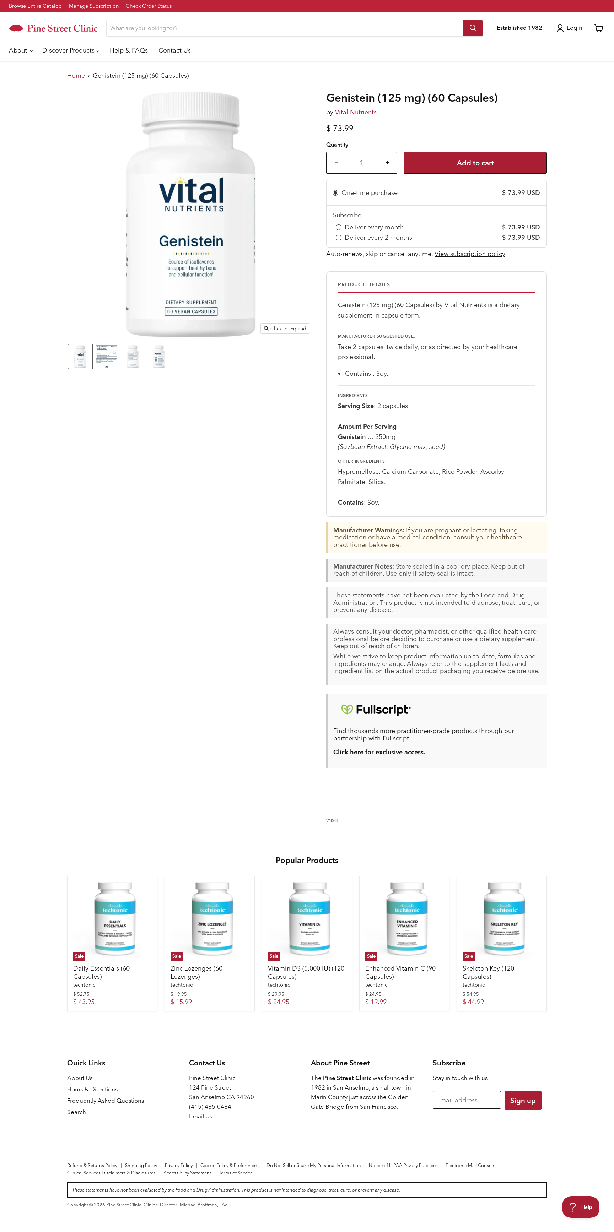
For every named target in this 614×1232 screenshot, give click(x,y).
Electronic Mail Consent (471, 1165)
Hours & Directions (92, 1089)
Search (76, 1112)
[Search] (473, 28)
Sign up (523, 1100)
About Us (79, 1077)
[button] (80, 356)
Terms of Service (236, 1173)
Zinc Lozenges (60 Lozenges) (196, 972)
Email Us (200, 1116)
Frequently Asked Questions (105, 1100)
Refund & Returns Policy (92, 1165)
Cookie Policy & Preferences (229, 1165)
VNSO (332, 820)
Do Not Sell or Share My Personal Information (313, 1165)
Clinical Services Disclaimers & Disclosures (111, 1173)
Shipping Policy (141, 1165)
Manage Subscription (94, 6)
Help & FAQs (129, 50)
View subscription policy (470, 254)
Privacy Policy (179, 1165)
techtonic (84, 985)
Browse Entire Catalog (35, 6)
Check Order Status (149, 6)
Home (76, 76)
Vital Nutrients (356, 112)
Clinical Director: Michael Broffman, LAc (185, 1204)
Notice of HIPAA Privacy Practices (403, 1165)
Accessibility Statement (187, 1173)
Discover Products (69, 50)
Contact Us (174, 50)
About (19, 50)
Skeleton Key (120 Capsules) (488, 972)
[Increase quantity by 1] (387, 163)
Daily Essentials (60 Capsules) (101, 972)
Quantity (337, 145)
